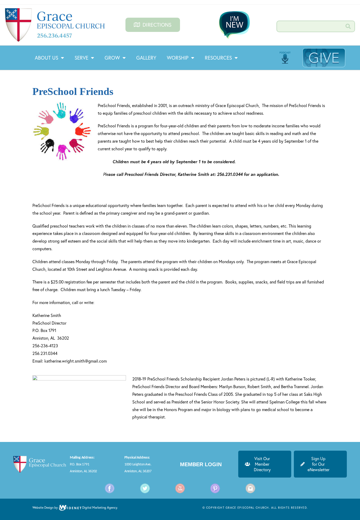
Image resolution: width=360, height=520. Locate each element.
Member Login (201, 464)
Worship (177, 57)
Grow (112, 57)
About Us (46, 57)
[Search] (348, 26)
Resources (218, 57)
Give (324, 57)
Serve (81, 57)
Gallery (146, 57)
